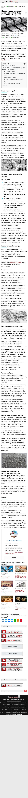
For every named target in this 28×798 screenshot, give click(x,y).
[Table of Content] (24, 64)
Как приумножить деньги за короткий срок (19, 591)
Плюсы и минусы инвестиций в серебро (14, 67)
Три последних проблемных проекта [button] (15, 680)
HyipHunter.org (5, 60)
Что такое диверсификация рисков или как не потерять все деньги (20, 576)
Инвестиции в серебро (9, 65)
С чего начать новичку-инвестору (6, 592)
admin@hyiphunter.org (17, 714)
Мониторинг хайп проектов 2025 (5, 577)
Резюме (5, 85)
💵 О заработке (15, 37)
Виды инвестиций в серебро (10, 69)
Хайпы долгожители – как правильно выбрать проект (20, 608)
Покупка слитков (10, 71)
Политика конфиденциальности (16, 699)
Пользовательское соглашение (14, 701)
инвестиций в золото (15, 262)
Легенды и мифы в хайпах (5, 607)
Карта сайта (6, 699)
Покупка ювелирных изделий (14, 83)
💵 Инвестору (6, 37)
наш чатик (11, 553)
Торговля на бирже (11, 77)
